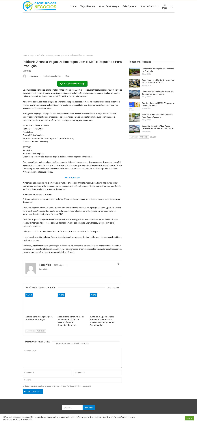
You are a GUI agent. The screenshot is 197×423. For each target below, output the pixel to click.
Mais (164, 8)
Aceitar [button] (189, 418)
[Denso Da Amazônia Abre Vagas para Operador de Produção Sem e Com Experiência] (134, 129)
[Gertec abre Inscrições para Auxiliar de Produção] (40, 303)
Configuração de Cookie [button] (172, 418)
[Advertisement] (98, 32)
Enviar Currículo (72, 177)
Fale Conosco (130, 6)
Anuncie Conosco (149, 6)
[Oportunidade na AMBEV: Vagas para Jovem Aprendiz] (134, 106)
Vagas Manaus (87, 6)
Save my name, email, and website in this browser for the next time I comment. (58, 386)
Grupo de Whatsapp (109, 6)
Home (73, 6)
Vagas (29, 295)
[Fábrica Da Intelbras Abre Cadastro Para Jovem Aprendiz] (134, 117)
